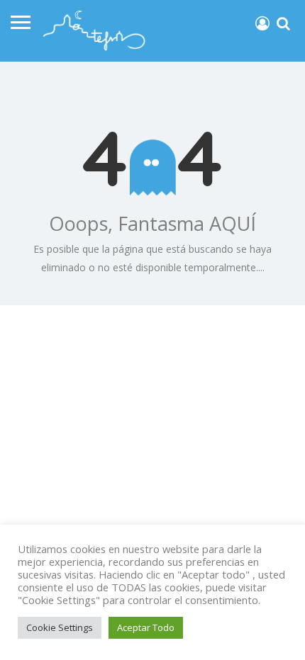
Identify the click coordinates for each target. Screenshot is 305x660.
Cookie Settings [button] (59, 627)
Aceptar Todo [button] (145, 627)
